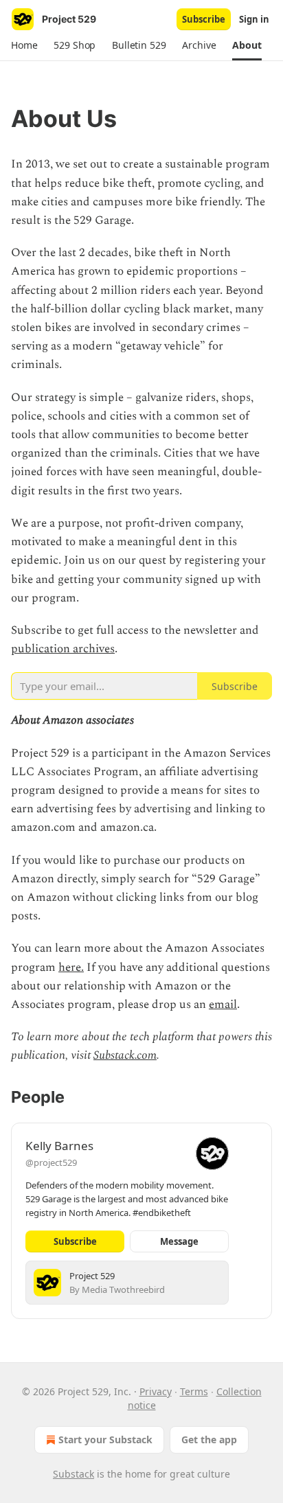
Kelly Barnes (59, 1146)
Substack (73, 1473)
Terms (194, 1391)
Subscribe (203, 19)
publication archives (63, 649)
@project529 (51, 1162)
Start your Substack (105, 1439)
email (223, 1004)
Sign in (254, 19)
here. (71, 967)
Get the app (209, 1439)
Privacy (155, 1391)
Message (179, 1241)
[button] (24, 45)
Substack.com (125, 1055)
